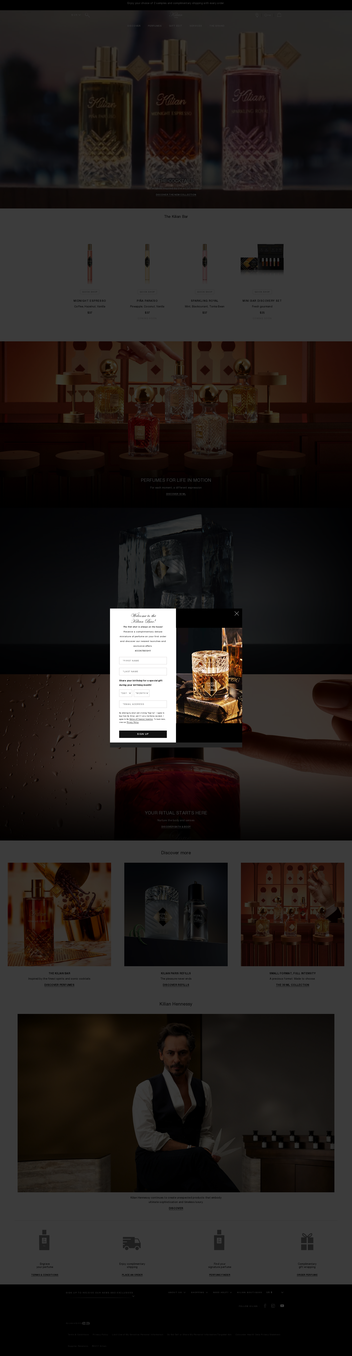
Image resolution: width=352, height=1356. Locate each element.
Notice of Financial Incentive (141, 719)
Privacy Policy (133, 722)
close (237, 613)
